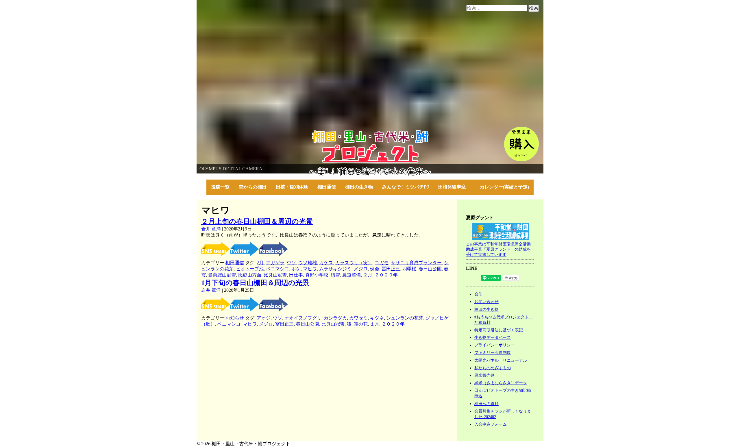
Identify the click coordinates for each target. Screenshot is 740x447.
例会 (374, 268)
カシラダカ (335, 317)
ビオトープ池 (250, 268)
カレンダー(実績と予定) (504, 186)
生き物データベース (492, 337)
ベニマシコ (277, 268)
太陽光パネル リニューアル (500, 360)
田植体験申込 (454, 186)
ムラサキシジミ (335, 268)
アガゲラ (275, 262)
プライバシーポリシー (494, 345)
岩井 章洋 (211, 228)
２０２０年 (386, 274)
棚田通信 (326, 186)
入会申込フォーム (490, 424)
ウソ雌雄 (307, 262)
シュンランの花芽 (404, 317)
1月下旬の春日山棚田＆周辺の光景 (255, 283)
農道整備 (351, 274)
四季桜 (409, 268)
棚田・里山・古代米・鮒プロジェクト (236, 132)
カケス (326, 262)
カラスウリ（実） (353, 262)
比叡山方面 (249, 274)
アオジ (264, 317)
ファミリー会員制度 (492, 352)
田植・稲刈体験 (292, 186)
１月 (374, 324)
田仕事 (296, 274)
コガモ (381, 262)
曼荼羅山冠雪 (222, 274)
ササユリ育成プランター (416, 262)
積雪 (335, 274)
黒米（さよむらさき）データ (500, 382)
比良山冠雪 (275, 274)
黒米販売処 (484, 375)
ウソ (291, 262)
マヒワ (310, 268)
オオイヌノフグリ (302, 317)
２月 (367, 274)
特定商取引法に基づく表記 (498, 330)
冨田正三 (391, 268)
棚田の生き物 (359, 186)
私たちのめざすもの (492, 367)
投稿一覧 (220, 186)
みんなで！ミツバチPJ (405, 186)
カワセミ (358, 317)
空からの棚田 (253, 186)
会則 (478, 294)
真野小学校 (316, 274)
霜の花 (361, 324)
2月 (260, 262)
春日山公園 (430, 268)
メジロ (361, 268)
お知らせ (234, 317)
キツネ (377, 317)
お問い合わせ (486, 301)
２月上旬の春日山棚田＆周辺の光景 (257, 221)
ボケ (296, 268)
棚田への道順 (486, 403)
